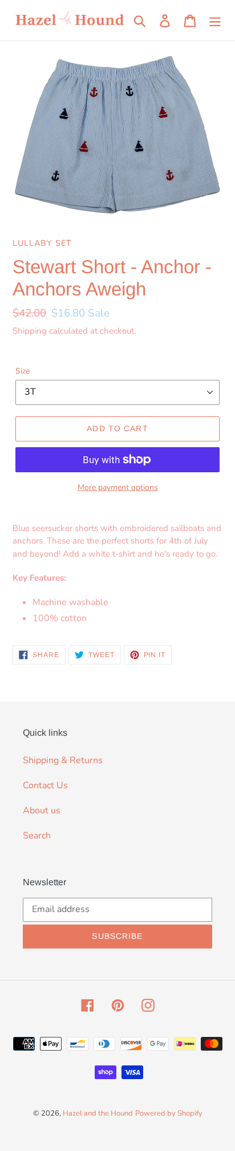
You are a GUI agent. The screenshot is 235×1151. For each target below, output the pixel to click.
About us (41, 810)
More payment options (118, 487)
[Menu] (215, 20)
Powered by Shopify (168, 1113)
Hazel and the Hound (98, 1113)
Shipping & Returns (63, 760)
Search (37, 835)
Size (22, 371)
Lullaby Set (42, 243)
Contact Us (45, 785)
